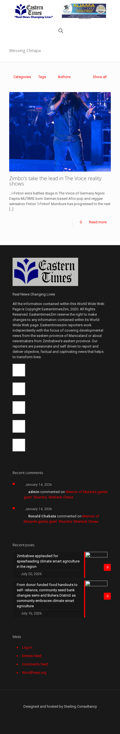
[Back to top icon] (60, 701)
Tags (42, 77)
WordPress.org (34, 672)
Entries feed (31, 656)
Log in (27, 647)
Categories (22, 77)
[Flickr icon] (63, 714)
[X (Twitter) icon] (45, 714)
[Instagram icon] (75, 714)
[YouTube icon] (57, 714)
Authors (64, 77)
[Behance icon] (80, 714)
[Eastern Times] (60, 11)
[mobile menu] (112, 11)
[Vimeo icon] (51, 714)
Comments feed (35, 664)
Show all (100, 77)
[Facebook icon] (39, 714)
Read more (98, 222)
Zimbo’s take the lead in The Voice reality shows (55, 181)
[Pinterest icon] (69, 714)
